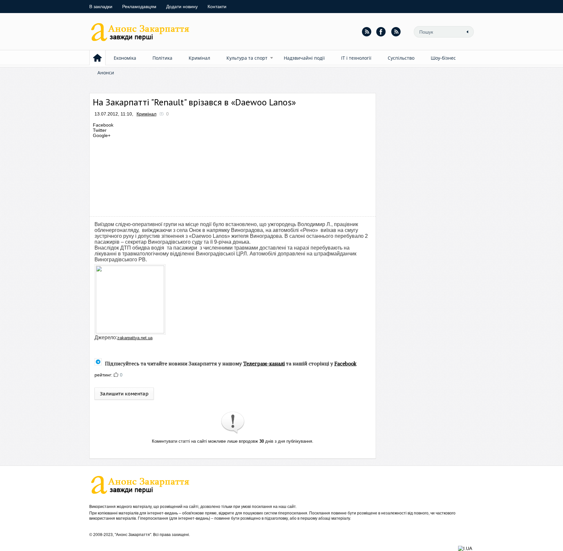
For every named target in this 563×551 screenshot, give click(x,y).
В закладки (100, 6)
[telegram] (396, 32)
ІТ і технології (356, 58)
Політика (162, 58)
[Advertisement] (211, 175)
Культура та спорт (246, 58)
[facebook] (381, 32)
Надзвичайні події (304, 58)
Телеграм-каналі (264, 363)
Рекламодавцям (139, 6)
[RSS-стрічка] (366, 32)
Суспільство (401, 58)
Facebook (345, 363)
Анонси (105, 72)
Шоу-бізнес (443, 58)
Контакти (217, 6)
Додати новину (182, 6)
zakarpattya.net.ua (134, 337)
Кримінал (199, 58)
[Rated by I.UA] (465, 548)
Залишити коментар (124, 393)
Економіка (125, 58)
